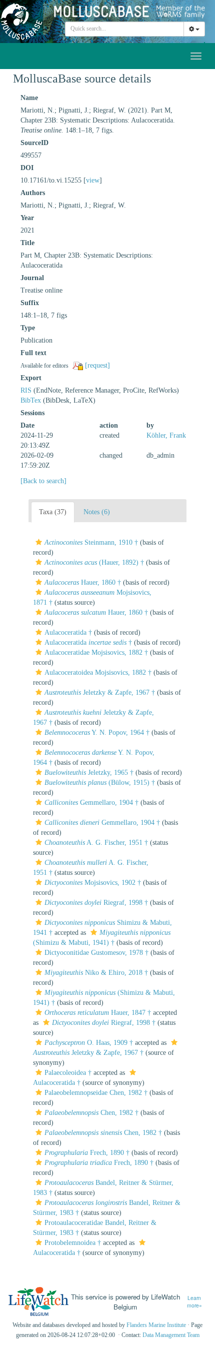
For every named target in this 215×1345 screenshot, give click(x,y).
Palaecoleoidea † (68, 1072)
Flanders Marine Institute (156, 1324)
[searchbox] (125, 29)
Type (27, 328)
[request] (97, 365)
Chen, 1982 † (91, 1112)
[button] (38, 542)
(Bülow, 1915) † (99, 782)
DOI (27, 168)
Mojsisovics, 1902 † (92, 882)
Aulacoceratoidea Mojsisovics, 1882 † (98, 672)
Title (27, 243)
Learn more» (194, 1301)
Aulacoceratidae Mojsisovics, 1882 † (96, 652)
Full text (33, 353)
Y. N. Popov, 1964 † (97, 732)
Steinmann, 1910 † (91, 542)
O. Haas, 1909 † (88, 1042)
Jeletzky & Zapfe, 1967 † (99, 692)
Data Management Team (171, 1334)
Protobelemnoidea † (72, 1242)
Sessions (32, 413)
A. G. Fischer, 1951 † (96, 842)
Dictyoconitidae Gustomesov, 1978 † (96, 952)
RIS (26, 390)
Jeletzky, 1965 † (89, 772)
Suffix (29, 303)
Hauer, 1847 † (97, 1012)
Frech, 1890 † (87, 1152)
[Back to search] (43, 481)
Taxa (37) (52, 512)
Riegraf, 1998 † (96, 902)
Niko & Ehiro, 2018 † (96, 972)
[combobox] (124, 29)
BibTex (30, 400)
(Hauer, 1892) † (94, 562)
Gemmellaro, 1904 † (91, 802)
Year (27, 218)
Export (31, 378)
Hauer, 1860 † (82, 582)
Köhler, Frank (166, 435)
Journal (32, 278)
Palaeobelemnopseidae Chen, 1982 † (96, 1092)
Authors (32, 193)
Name (29, 98)
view (93, 180)
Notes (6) (97, 512)
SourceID (34, 143)
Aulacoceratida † (68, 632)
